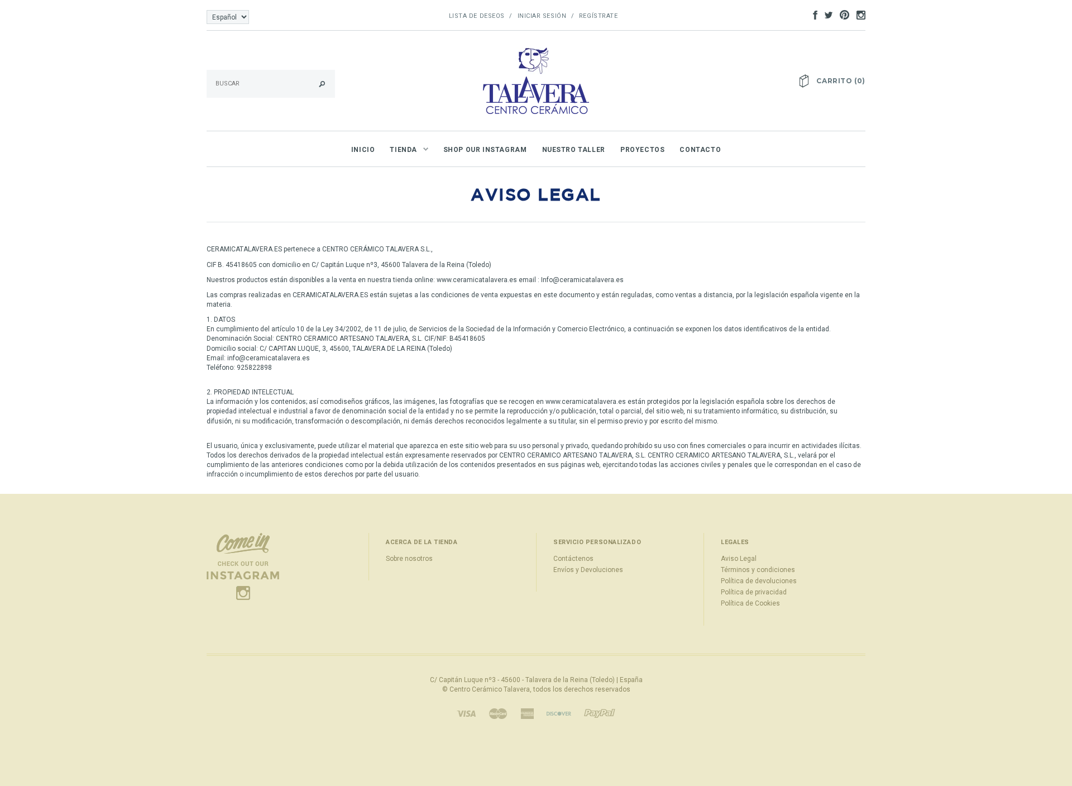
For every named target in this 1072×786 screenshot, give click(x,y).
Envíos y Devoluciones (588, 570)
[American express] (527, 713)
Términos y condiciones (758, 570)
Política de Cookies (750, 603)
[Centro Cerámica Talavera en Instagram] (858, 14)
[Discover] (559, 713)
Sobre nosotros (409, 559)
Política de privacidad (754, 592)
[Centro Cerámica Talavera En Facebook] (812, 14)
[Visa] (466, 713)
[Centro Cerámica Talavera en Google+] (841, 14)
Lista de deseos (477, 16)
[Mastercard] (498, 713)
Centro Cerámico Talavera (489, 689)
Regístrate (598, 16)
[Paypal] (599, 713)
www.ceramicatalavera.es (477, 280)
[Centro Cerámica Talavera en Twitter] (825, 14)
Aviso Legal (739, 559)
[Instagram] (243, 566)
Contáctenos (573, 559)
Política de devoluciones (759, 581)
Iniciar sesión (542, 16)
